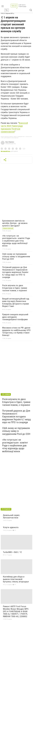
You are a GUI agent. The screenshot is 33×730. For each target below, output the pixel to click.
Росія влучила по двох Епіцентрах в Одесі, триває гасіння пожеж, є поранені (14, 288)
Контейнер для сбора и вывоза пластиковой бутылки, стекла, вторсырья (16, 579)
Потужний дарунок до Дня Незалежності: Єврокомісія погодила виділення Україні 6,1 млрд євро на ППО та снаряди (15, 272)
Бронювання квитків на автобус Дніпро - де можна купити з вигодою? (14, 223)
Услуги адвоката (10, 527)
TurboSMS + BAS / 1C (12, 552)
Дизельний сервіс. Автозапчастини (11, 516)
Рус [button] (6, 10)
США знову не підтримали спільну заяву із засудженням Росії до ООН (16, 256)
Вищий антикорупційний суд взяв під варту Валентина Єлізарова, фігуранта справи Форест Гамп (15, 302)
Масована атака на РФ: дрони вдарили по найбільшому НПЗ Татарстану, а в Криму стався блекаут (16, 331)
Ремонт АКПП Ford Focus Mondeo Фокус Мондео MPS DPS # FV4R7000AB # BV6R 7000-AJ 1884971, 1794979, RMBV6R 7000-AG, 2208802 (15, 611)
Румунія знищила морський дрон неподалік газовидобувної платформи (15, 317)
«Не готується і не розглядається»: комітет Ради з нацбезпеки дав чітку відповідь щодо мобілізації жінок (16, 241)
